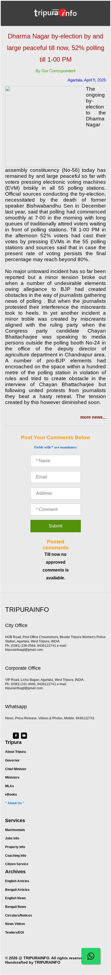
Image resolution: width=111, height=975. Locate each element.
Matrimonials (15, 830)
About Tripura (15, 752)
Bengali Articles (17, 890)
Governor (12, 760)
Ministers (12, 777)
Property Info (15, 847)
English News (15, 898)
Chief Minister (15, 769)
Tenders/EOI (14, 932)
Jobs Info (12, 838)
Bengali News (15, 907)
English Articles (17, 881)
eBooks (11, 794)
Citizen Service (16, 864)
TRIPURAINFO (36, 958)
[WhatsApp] (90, 956)
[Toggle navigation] (55, 12)
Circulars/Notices (18, 915)
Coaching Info (15, 856)
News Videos (15, 924)
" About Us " (14, 803)
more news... (93, 417)
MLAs (9, 786)
